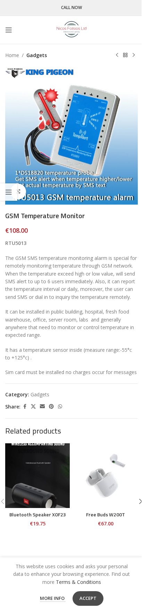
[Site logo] (71, 29)
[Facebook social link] (24, 406)
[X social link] (33, 406)
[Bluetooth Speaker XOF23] (37, 475)
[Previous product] (117, 55)
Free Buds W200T (105, 514)
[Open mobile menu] (9, 30)
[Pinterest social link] (51, 406)
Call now (71, 7)
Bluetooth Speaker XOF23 (37, 514)
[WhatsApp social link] (60, 406)
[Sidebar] (8, 192)
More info (53, 598)
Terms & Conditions (78, 582)
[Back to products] (125, 55)
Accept (87, 598)
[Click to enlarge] (18, 191)
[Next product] (133, 55)
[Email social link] (42, 406)
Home (12, 55)
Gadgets (36, 55)
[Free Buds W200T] (105, 475)
